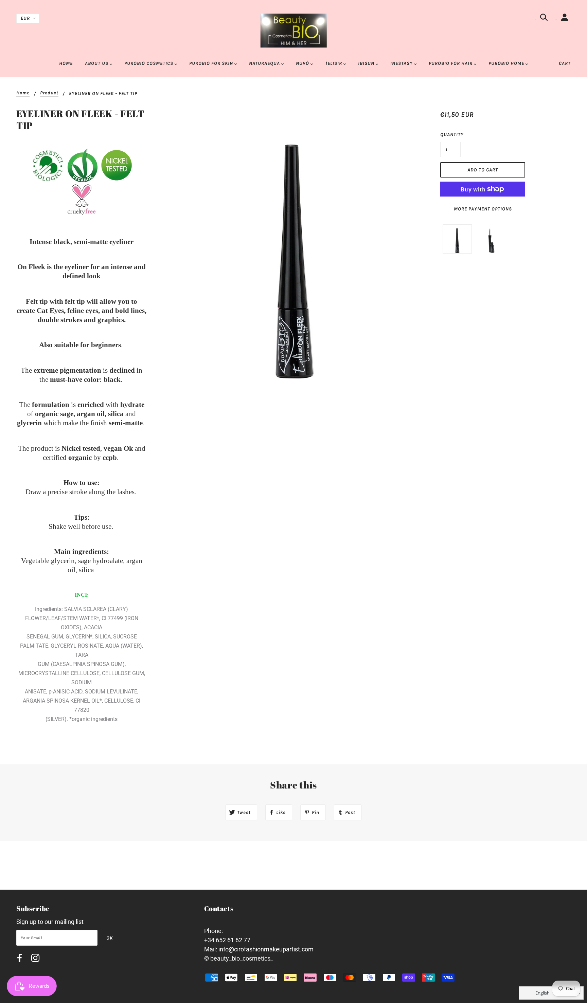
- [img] (536, 18)
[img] (19, 959)
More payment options (483, 209)
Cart (565, 63)
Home (23, 93)
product (49, 93)
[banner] (294, 30)
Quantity (450, 134)
